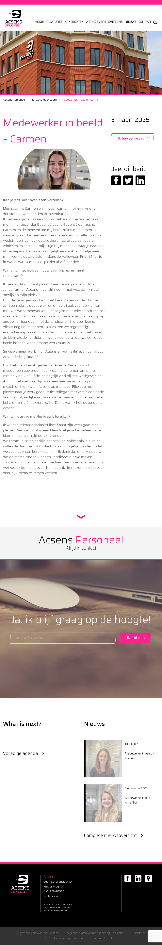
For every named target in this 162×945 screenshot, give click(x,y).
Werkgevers (96, 22)
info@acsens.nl (52, 896)
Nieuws (131, 22)
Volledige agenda (20, 753)
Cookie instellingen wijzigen (66, 938)
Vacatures (54, 22)
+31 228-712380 (53, 891)
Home (39, 22)
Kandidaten (74, 22)
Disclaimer (138, 933)
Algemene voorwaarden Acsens (38, 933)
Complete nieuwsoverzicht (110, 835)
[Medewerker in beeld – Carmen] (116, 180)
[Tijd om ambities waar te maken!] (13, 18)
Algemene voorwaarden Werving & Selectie (95, 933)
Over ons (115, 22)
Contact (144, 22)
